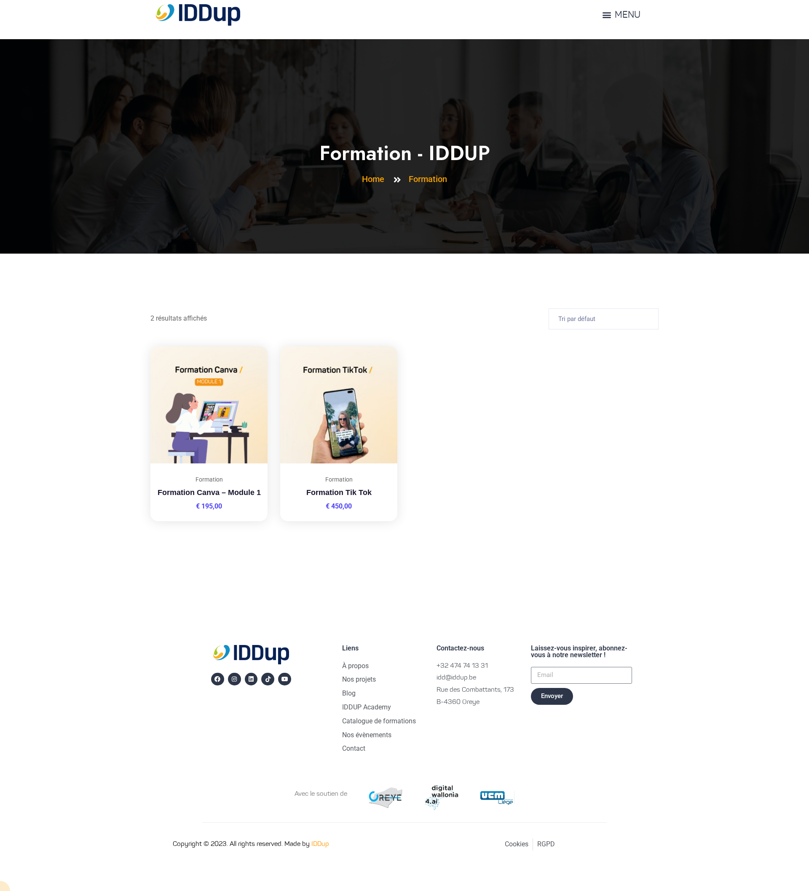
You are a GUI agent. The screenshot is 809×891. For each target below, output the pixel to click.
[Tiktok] (267, 679)
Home (375, 179)
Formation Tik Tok (339, 492)
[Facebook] (217, 679)
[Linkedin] (251, 679)
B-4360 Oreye (458, 702)
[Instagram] (234, 679)
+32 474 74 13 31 (462, 666)
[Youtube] (284, 679)
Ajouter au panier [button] (250, 346)
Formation (428, 179)
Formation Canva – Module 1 (209, 492)
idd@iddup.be (456, 677)
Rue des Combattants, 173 (475, 690)
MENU (627, 15)
